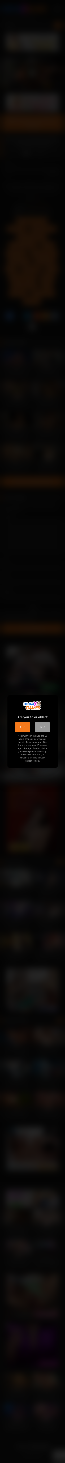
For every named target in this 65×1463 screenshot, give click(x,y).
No (42, 727)
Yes (22, 727)
